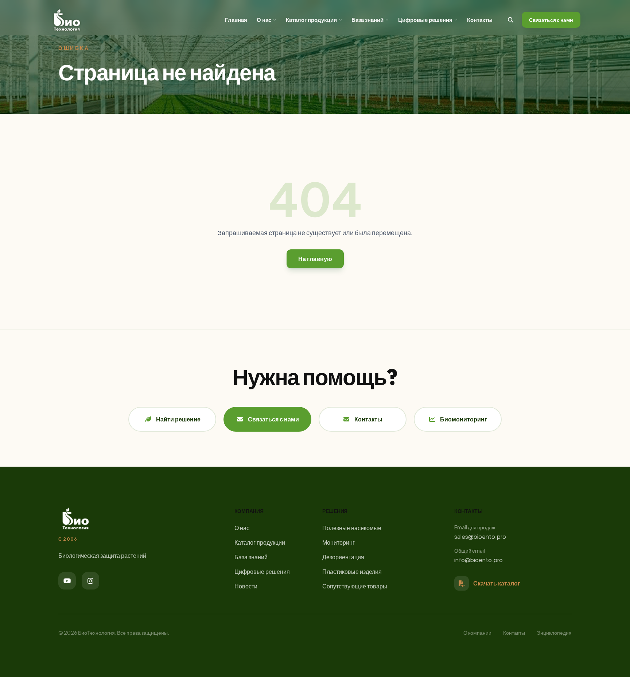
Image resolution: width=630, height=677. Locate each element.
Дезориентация (343, 557)
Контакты (480, 19)
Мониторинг (338, 542)
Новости (245, 586)
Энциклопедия (554, 632)
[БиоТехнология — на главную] (67, 20)
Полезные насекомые (351, 528)
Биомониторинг (463, 419)
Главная (236, 19)
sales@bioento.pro (480, 536)
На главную (315, 258)
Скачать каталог (496, 583)
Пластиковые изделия (352, 571)
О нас (264, 19)
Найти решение (178, 419)
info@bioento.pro (478, 560)
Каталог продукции (311, 19)
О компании (477, 632)
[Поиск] (510, 20)
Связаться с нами (551, 19)
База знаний (367, 19)
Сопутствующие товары (354, 586)
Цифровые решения (425, 19)
